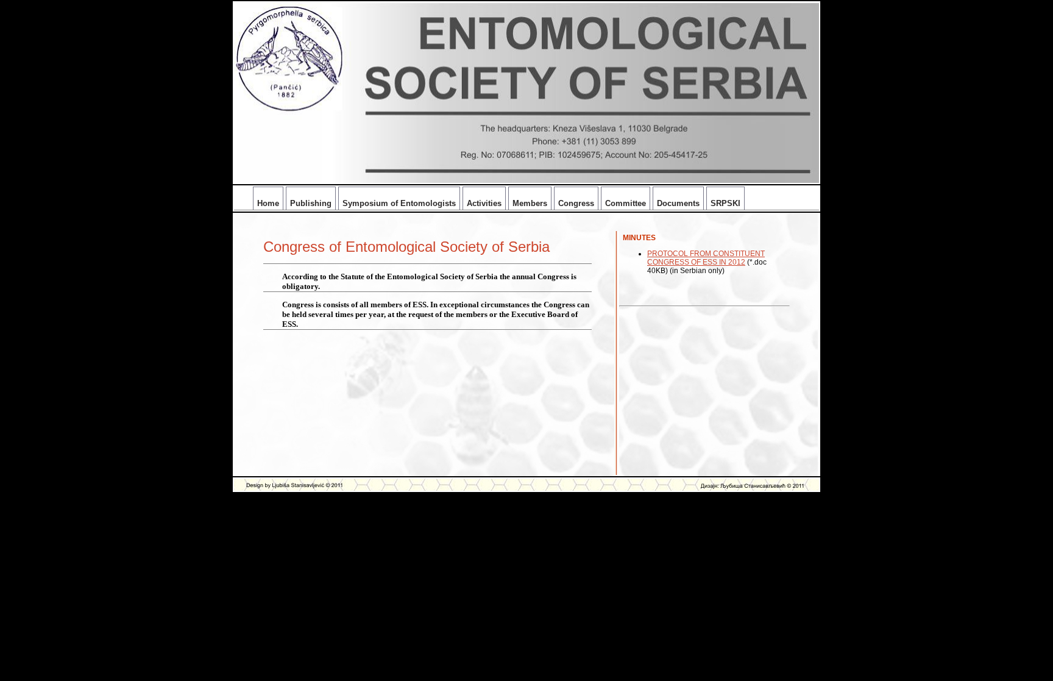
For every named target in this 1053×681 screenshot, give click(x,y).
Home (268, 203)
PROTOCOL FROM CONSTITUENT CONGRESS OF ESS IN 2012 (706, 257)
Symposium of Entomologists (399, 203)
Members (529, 203)
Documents (678, 203)
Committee (625, 203)
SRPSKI (725, 203)
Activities (484, 203)
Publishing (311, 203)
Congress (576, 203)
